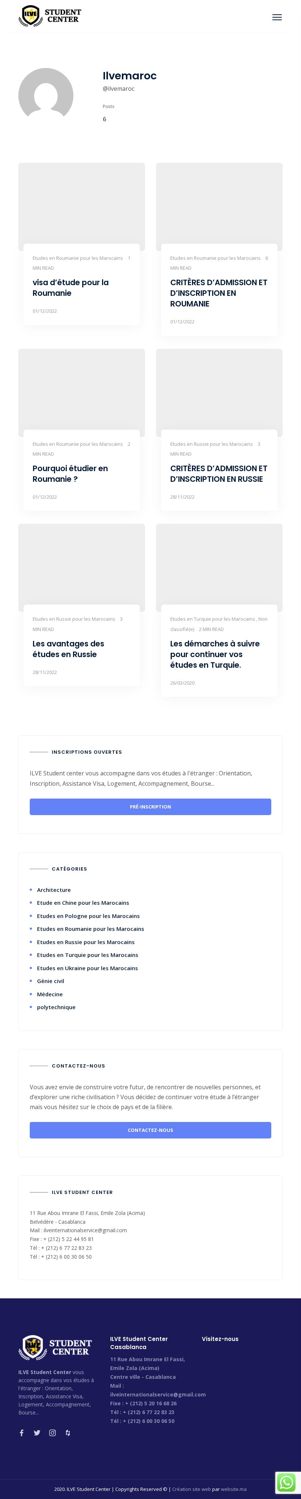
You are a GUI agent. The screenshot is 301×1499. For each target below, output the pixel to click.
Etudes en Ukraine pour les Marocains (87, 968)
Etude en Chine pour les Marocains (83, 902)
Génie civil (50, 981)
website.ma (234, 1489)
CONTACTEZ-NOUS (150, 1130)
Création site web (191, 1489)
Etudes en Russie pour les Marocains (86, 942)
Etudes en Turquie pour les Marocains (87, 954)
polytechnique (56, 1007)
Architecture (54, 889)
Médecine (50, 994)
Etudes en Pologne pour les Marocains (88, 915)
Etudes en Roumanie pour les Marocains (90, 928)
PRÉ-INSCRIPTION (150, 806)
